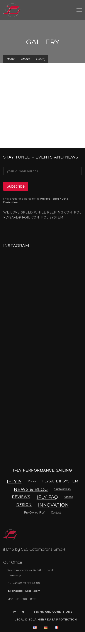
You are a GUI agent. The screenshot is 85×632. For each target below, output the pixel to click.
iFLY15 (14, 481)
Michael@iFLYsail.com (24, 590)
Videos (68, 497)
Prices (32, 481)
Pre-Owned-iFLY (34, 512)
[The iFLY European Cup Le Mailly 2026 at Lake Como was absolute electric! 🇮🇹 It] (22, 274)
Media (25, 59)
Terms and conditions (52, 611)
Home (11, 59)
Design (24, 505)
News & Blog (31, 489)
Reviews (21, 497)
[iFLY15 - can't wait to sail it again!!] (11, 10)
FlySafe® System (60, 481)
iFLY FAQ (47, 497)
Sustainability (62, 489)
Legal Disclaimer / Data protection (46, 619)
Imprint (19, 611)
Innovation (53, 505)
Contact (56, 512)
